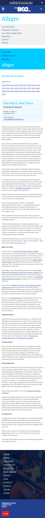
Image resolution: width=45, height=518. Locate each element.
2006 (12, 91)
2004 (21, 91)
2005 (16, 91)
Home (6, 454)
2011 (29, 88)
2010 (33, 88)
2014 (16, 88)
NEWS (6, 458)
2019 (33, 85)
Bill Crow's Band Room (12, 33)
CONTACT (8, 482)
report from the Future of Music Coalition (26, 251)
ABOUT (6, 475)
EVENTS (7, 486)
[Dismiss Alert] (42, 2)
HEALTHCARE (9, 472)
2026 (4, 85)
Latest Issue (6, 51)
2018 (38, 85)
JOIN (5, 479)
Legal (4, 506)
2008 (4, 91)
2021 (25, 85)
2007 (8, 91)
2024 (12, 85)
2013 (21, 88)
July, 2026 (6, 59)
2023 (16, 85)
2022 (21, 85)
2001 (33, 91)
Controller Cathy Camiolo (25, 338)
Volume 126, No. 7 (9, 55)
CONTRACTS (9, 465)
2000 (38, 91)
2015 (12, 88)
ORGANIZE (8, 461)
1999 (4, 94)
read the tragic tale (16, 298)
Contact (5, 40)
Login (5, 513)
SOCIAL (7, 489)
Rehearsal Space (9, 503)
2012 (25, 88)
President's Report (10, 30)
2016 (8, 88)
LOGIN (6, 493)
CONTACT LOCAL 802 (21, 2)
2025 (8, 85)
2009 (38, 88)
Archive (5, 43)
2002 (29, 91)
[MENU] (3, 9)
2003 (25, 91)
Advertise (6, 36)
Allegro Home (8, 27)
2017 (4, 88)
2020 (29, 85)
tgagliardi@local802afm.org (13, 119)
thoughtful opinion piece (23, 188)
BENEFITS (8, 468)
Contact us (6, 505)
